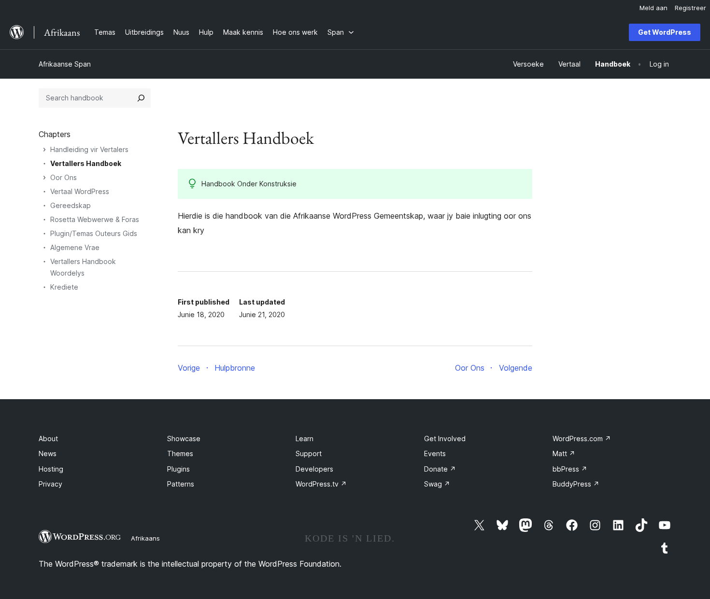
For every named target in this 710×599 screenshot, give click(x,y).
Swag (437, 484)
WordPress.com (582, 438)
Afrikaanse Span (65, 64)
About (48, 438)
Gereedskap (70, 205)
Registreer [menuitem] (690, 8)
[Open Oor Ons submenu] (44, 177)
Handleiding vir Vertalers (89, 149)
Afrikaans (145, 538)
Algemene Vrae (74, 247)
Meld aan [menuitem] (653, 8)
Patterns (180, 484)
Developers (314, 469)
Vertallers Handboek (85, 163)
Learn (304, 438)
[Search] (141, 98)
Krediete (64, 287)
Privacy (50, 484)
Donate (440, 469)
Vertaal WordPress (79, 191)
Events (435, 453)
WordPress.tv (321, 484)
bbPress (570, 469)
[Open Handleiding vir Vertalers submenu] (44, 149)
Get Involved (445, 438)
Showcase (183, 438)
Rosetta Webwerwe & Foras (94, 219)
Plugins (178, 469)
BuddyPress (576, 484)
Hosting (51, 469)
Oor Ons (63, 177)
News (48, 453)
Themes (180, 453)
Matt (564, 453)
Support (309, 453)
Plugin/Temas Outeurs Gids (93, 233)
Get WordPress (664, 32)
